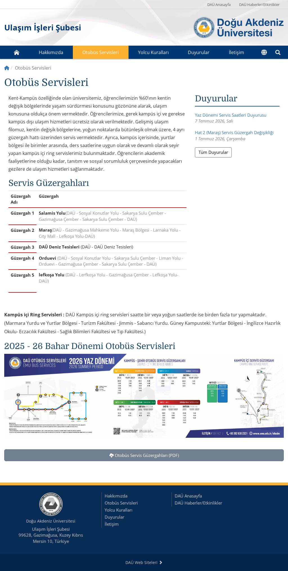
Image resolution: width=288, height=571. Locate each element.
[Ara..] (278, 52)
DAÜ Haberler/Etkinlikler (259, 4)
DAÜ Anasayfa (219, 4)
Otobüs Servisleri (100, 52)
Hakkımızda (51, 52)
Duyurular (199, 52)
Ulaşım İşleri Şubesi (42, 27)
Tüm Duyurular (213, 152)
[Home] (6, 68)
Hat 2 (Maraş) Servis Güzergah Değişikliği (234, 132)
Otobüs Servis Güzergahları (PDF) (146, 455)
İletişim (236, 52)
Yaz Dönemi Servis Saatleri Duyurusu (230, 115)
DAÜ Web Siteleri (142, 562)
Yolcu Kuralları (153, 52)
